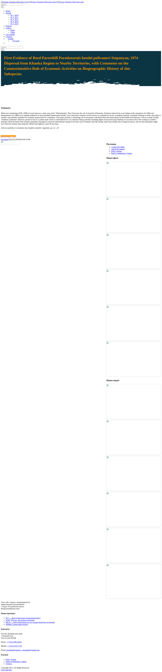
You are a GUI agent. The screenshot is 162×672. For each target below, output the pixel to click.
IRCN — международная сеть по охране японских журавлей (30, 622)
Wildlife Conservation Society (17, 624)
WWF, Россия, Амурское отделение (20, 620)
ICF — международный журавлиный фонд (23, 618)
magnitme (4, 139)
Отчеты (9, 664)
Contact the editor (118, 147)
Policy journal (116, 151)
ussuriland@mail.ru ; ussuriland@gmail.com (22, 650)
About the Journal (118, 149)
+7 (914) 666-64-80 (14, 642)
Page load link (6, 670)
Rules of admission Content (121, 153)
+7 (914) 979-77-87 (14, 646)
